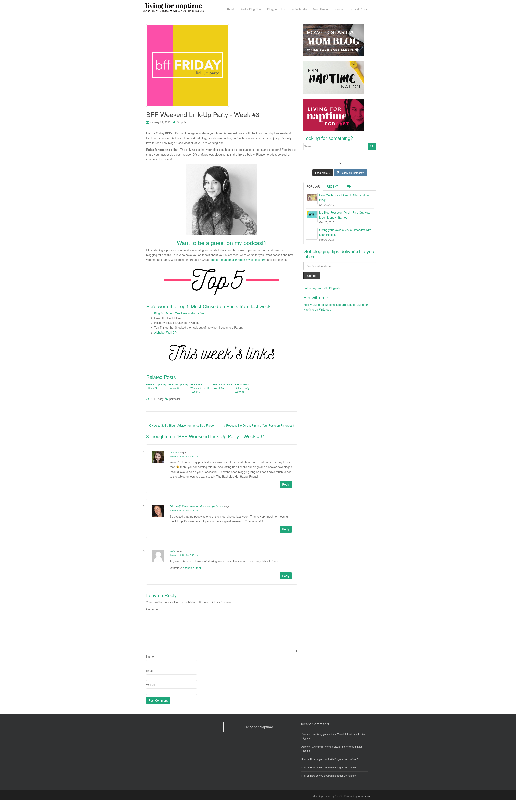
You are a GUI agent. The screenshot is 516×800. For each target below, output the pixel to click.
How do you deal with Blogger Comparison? (334, 759)
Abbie (304, 746)
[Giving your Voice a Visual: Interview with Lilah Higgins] (312, 234)
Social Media (299, 9)
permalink (175, 399)
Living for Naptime (258, 726)
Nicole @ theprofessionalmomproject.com (196, 506)
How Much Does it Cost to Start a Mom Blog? (344, 197)
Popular (313, 186)
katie (173, 551)
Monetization (321, 9)
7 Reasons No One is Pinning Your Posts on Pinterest (258, 425)
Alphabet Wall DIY (165, 332)
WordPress (364, 796)
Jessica (174, 452)
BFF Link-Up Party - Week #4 (156, 386)
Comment (152, 609)
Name (151, 656)
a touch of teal (192, 568)
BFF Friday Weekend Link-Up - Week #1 (200, 388)
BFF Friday (157, 399)
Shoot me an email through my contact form (238, 260)
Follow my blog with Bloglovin (322, 288)
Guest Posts (359, 9)
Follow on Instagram (352, 173)
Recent (332, 186)
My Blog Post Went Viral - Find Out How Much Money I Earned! (344, 214)
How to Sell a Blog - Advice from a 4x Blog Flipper (183, 425)
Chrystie (181, 122)
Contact (340, 9)
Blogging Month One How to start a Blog (179, 313)
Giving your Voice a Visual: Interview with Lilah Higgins (345, 232)
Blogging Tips (276, 9)
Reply (285, 484)
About (230, 9)
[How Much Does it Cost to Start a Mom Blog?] (312, 199)
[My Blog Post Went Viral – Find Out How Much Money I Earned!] (312, 216)
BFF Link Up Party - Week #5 (222, 386)
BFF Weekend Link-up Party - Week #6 (243, 388)
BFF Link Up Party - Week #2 (178, 386)
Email (150, 671)
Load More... (322, 173)
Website (151, 685)
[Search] (372, 146)
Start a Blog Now (250, 9)
